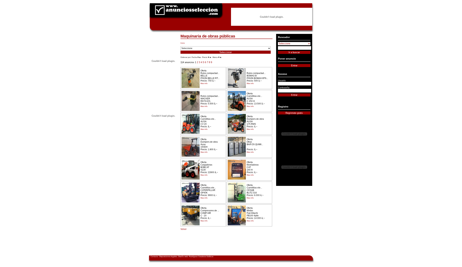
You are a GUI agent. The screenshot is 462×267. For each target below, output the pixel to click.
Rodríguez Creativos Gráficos (201, 256)
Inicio (182, 43)
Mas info (204, 83)
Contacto (154, 256)
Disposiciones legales (168, 256)
